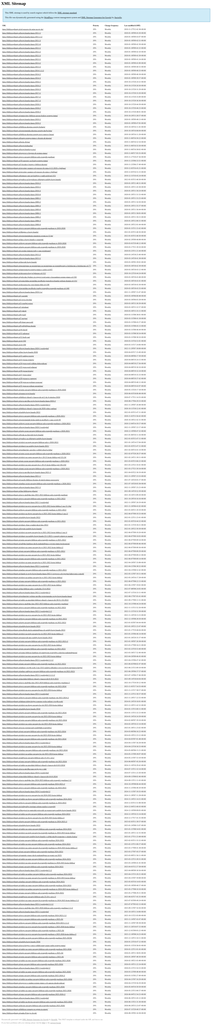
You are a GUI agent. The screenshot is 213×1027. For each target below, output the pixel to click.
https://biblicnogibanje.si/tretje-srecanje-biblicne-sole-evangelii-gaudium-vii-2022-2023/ (34, 622)
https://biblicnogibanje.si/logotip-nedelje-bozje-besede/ (22, 529)
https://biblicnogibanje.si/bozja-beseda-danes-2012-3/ (21, 55)
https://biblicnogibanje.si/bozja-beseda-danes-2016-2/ (21, 86)
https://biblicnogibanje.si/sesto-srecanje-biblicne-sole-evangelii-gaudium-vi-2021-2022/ (33, 559)
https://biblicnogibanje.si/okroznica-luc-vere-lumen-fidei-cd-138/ (25, 285)
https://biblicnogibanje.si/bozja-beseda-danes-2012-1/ (21, 48)
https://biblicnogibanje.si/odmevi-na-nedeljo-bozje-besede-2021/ (25, 446)
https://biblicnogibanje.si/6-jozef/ (14, 315)
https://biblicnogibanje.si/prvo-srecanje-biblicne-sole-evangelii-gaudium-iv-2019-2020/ (33, 228)
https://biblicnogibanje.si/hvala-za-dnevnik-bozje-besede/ (23, 435)
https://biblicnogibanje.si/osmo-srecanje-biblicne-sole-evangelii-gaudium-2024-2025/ (33, 893)
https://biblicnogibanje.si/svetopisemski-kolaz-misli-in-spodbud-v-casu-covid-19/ (31, 420)
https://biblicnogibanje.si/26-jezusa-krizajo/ (17, 371)
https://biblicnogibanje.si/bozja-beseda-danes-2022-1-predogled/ (25, 566)
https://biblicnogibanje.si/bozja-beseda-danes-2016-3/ (21, 89)
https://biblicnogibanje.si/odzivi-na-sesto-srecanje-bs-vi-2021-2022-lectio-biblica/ (31, 562)
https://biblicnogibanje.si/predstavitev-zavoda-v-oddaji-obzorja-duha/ (27, 450)
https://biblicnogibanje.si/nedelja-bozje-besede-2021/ (21, 412)
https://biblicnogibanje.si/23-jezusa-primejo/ (18, 360)
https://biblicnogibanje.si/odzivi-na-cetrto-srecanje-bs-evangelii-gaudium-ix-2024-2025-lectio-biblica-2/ (39, 848)
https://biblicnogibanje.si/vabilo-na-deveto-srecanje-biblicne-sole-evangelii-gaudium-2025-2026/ (37, 1002)
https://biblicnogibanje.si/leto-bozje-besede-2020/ (20, 352)
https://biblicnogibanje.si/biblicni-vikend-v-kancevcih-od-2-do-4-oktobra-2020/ (31, 397)
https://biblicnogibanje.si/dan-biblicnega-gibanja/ (20, 491)
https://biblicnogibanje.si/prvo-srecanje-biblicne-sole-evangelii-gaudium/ (28, 157)
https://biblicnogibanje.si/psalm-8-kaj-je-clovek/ (19, 1013)
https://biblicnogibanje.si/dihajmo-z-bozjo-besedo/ (20, 232)
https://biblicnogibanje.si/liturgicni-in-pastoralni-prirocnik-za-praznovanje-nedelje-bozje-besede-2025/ (39, 810)
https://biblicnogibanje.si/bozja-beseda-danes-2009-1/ (21, 198)
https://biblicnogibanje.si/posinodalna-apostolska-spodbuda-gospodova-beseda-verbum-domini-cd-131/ (39, 281)
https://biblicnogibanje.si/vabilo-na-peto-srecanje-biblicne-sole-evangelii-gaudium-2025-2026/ (36, 960)
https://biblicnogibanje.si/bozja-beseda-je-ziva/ (19, 149)
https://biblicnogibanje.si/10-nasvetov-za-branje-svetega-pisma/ (25, 161)
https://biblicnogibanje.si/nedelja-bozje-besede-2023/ (21, 626)
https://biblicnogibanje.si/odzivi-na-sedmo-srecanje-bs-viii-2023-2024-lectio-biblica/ (32, 754)
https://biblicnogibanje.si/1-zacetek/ (15, 296)
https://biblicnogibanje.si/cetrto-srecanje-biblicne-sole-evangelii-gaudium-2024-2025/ (33, 840)
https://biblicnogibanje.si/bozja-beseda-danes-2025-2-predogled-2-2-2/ (27, 904)
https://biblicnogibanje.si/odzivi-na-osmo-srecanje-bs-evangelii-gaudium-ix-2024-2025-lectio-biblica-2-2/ (40, 900)
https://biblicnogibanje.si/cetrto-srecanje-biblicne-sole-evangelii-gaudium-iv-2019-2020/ (34, 390)
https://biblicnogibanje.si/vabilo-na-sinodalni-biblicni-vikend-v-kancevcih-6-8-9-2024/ (33, 765)
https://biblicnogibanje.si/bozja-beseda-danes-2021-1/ (21, 476)
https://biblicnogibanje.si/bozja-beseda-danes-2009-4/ (21, 209)
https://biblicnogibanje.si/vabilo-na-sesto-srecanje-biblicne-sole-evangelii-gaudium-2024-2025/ (36, 859)
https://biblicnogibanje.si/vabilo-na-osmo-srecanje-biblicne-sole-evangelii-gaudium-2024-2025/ (36, 885)
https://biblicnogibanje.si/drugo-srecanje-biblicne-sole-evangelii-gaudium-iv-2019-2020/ (34, 243)
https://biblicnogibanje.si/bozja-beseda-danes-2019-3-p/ (22, 292)
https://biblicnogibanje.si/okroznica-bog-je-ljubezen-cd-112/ (24, 273)
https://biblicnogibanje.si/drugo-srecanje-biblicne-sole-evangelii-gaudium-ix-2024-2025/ (34, 803)
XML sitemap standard (67, 13)
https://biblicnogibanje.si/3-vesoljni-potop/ (17, 303)
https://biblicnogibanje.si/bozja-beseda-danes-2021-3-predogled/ (25, 502)
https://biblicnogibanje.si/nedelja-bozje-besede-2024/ (21, 709)
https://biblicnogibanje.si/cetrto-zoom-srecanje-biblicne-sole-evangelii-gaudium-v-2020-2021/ (36, 454)
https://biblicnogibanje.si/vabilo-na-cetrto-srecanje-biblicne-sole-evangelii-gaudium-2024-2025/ (37, 829)
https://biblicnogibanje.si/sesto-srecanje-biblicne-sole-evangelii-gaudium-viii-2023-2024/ (34, 739)
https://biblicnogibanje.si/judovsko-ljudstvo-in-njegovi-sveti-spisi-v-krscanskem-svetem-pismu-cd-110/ (39, 277)
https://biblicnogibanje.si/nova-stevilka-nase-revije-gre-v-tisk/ (24, 769)
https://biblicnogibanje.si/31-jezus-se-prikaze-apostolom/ (22, 386)
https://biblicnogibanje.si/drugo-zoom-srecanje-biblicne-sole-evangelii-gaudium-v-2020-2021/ (36, 423)
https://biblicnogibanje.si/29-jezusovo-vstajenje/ (19, 378)
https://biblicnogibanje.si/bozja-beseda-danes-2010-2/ (21, 183)
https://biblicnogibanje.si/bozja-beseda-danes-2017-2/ (21, 97)
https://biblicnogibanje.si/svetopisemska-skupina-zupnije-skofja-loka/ (27, 131)
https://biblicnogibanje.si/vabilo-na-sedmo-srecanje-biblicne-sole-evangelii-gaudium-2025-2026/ (37, 979)
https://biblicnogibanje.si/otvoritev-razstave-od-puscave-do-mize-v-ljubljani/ (29, 172)
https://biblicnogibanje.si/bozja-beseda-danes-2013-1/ (21, 59)
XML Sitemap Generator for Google (96, 17)
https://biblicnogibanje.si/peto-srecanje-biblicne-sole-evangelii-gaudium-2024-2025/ (32, 852)
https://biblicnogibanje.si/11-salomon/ (15, 333)
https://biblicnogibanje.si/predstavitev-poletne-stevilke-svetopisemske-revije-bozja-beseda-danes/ (37, 596)
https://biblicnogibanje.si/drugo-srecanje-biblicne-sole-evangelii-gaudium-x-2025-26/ (33, 930)
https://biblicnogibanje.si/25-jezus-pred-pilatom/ (19, 367)
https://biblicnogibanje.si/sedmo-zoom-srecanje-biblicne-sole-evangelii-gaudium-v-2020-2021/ (36, 484)
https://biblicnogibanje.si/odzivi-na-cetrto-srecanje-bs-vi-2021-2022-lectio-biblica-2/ (32, 547)
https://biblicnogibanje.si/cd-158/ (14, 345)
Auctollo (118, 17)
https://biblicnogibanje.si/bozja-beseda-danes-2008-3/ (21, 221)
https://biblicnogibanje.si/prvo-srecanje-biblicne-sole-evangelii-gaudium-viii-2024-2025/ (34, 788)
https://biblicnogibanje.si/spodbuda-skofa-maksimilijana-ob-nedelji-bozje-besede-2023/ (33, 630)
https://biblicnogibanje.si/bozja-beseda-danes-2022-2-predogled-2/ (26, 592)
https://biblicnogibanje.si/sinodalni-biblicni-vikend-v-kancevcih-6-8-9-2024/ (30, 776)
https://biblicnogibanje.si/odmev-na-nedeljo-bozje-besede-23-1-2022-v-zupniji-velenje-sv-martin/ (37, 536)
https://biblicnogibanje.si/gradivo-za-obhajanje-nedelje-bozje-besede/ (27, 438)
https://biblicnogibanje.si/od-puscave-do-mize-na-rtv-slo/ (22, 29)
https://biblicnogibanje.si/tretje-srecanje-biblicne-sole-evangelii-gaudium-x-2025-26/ (32, 953)
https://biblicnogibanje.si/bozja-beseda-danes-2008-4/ (21, 224)
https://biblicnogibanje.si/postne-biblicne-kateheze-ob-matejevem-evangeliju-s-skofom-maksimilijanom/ (39, 653)
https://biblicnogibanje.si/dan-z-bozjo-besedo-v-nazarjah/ (23, 239)
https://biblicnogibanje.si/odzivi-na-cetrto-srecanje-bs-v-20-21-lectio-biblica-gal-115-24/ (34, 457)
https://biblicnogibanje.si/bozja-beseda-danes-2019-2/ (21, 123)
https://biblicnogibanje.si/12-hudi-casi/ (16, 337)
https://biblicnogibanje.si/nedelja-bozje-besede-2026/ (21, 942)
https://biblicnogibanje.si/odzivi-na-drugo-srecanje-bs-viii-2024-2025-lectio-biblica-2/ (33, 818)
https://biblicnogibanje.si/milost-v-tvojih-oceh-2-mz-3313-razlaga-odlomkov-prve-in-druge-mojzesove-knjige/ (42, 668)
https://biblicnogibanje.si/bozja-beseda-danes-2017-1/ (21, 93)
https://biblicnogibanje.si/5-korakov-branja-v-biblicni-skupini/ (24, 164)
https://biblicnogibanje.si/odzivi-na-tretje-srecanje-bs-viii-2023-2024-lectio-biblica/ (32, 716)
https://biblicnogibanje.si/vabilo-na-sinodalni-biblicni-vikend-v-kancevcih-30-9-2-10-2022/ (35, 600)
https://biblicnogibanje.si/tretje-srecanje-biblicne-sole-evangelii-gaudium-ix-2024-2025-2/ (34, 822)
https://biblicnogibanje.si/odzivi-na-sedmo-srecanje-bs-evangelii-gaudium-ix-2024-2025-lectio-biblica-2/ (40, 889)
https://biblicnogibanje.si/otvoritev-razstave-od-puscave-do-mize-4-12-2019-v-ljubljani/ (34, 168)
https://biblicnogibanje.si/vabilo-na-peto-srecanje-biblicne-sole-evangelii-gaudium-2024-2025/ (36, 844)
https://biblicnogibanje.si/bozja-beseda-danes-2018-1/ (21, 104)
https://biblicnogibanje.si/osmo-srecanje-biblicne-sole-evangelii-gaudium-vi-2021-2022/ (34, 581)
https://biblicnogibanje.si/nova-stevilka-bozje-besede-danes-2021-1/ (26, 472)
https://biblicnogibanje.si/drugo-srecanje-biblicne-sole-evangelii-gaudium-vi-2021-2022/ (34, 510)
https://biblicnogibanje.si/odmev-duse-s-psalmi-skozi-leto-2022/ (25, 525)
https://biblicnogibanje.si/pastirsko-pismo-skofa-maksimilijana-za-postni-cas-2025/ (32, 855)
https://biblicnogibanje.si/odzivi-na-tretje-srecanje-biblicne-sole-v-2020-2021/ (30, 442)
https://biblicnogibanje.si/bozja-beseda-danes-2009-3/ (21, 206)
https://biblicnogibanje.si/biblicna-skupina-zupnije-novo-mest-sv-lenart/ (28, 134)
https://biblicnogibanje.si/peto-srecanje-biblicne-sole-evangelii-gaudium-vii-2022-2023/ (34, 649)
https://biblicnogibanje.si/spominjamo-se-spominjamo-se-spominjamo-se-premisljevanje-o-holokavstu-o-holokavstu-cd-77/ (46, 266)
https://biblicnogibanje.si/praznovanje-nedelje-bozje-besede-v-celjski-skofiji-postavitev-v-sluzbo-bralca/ (39, 837)
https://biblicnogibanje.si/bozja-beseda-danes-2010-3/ (21, 191)
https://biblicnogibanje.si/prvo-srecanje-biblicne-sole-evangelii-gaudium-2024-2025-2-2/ (34, 915)
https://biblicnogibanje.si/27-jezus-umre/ (16, 375)
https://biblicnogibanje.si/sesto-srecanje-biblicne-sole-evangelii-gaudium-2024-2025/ (32, 867)
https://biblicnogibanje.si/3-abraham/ (15, 307)
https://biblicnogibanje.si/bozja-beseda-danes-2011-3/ (21, 40)
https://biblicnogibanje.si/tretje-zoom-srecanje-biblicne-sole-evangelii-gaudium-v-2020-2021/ (36, 431)
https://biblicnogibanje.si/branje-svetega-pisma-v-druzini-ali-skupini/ (27, 138)
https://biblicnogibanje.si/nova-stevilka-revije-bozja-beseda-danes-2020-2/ (29, 401)
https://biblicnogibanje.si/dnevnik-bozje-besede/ (19, 262)
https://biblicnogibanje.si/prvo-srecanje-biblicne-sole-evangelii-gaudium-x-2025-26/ (32, 919)
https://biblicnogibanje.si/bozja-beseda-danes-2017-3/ (21, 101)
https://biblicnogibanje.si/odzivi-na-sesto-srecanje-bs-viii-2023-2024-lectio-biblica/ (32, 746)
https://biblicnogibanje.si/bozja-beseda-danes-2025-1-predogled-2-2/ (27, 870)
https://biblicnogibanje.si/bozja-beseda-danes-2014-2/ (21, 74)
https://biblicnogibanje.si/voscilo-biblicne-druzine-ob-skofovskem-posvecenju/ (30, 480)
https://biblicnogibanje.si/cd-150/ (14, 341)
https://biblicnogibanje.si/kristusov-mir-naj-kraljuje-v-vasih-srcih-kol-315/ (29, 176)
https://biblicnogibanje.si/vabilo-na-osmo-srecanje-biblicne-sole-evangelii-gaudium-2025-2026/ (36, 990)
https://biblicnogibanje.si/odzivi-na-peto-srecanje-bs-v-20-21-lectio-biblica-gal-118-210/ (34, 465)
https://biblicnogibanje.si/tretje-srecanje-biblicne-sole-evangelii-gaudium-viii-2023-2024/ (34, 713)
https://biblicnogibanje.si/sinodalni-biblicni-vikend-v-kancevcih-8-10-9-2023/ (30, 679)
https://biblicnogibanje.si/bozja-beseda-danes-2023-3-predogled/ (25, 694)
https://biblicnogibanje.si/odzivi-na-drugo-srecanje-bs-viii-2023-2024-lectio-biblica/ (32, 705)
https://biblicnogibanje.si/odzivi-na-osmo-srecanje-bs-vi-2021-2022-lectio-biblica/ (32, 585)
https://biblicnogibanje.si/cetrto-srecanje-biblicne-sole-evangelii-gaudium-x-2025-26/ (33, 957)
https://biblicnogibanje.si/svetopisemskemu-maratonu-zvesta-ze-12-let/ (27, 236)
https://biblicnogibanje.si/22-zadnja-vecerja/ (18, 356)
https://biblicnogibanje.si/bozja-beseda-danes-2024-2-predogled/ (25, 773)
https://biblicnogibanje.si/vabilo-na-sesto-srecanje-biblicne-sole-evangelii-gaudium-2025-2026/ (36, 972)
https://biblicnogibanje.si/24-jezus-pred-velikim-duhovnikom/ (24, 363)
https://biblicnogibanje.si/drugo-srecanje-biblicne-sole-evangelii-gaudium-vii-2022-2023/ (34, 619)
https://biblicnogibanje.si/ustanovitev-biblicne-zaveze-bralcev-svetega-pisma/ (30, 116)
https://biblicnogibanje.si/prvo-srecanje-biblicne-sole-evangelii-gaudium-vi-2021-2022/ (33, 499)
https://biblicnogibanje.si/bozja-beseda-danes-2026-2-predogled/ (25, 998)
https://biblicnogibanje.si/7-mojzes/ (14, 318)
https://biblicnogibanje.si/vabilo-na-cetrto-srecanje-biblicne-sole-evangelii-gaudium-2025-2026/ (37, 949)
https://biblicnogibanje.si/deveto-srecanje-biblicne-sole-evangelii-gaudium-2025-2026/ (33, 1006)
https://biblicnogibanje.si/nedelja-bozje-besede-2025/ (21, 825)
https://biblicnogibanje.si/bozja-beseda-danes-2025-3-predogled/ (25, 912)
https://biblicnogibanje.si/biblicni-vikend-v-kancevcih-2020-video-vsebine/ (29, 408)
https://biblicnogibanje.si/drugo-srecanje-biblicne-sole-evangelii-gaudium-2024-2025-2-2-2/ (35, 923)
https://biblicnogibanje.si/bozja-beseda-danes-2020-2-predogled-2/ (26, 405)
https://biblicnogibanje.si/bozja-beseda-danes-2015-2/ (21, 254)
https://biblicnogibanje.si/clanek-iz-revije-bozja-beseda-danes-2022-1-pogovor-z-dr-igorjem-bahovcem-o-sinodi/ (43, 574)
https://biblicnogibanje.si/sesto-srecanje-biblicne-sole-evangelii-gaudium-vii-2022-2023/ (34, 664)
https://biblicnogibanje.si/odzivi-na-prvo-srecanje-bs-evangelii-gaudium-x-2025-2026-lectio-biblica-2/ (39, 934)
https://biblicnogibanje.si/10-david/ (14, 330)
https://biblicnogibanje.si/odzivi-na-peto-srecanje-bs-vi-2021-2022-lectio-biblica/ (31, 555)
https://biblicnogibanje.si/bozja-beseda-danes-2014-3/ (21, 78)
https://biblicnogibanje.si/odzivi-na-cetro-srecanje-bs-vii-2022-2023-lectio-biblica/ (32, 645)
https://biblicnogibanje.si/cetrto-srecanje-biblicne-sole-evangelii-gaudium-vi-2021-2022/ (34, 540)
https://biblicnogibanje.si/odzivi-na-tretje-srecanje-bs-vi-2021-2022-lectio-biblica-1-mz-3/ (34, 532)
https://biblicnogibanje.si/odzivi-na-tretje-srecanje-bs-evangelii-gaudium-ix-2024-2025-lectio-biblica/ (38, 833)
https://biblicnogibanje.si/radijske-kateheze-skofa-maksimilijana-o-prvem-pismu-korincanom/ (36, 544)
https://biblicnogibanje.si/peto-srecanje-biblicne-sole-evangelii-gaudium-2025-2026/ (32, 964)
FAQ (43, 1023)
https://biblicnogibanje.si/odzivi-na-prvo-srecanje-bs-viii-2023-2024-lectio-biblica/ (32, 690)
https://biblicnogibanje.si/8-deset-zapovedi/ (17, 322)
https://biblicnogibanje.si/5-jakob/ (14, 311)
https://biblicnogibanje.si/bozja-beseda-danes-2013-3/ (21, 67)
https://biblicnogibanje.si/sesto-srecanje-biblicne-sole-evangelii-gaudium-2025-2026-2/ (33, 975)
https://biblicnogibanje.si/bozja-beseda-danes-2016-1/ (21, 82)
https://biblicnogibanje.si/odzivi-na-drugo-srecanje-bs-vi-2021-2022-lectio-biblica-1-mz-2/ (35, 514)
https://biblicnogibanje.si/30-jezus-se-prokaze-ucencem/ (22, 382)
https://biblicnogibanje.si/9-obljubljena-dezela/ (19, 326)
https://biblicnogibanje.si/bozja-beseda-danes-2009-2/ (21, 202)
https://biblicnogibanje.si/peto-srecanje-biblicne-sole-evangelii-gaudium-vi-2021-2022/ (33, 551)
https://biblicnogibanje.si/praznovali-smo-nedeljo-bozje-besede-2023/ (27, 638)
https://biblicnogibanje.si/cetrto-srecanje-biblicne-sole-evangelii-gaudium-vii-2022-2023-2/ (35, 641)
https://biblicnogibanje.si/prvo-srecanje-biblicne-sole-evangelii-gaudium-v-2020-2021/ (33, 416)
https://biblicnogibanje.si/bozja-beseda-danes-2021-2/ (21, 487)
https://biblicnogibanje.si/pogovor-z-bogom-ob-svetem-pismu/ (24, 153)
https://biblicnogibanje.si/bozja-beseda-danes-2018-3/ (21, 112)
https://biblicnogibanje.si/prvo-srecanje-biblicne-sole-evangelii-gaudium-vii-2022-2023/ (34, 607)
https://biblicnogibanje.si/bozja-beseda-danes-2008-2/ (21, 217)
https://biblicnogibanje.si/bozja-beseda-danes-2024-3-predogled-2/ (26, 791)
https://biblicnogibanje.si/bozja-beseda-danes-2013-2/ (21, 63)
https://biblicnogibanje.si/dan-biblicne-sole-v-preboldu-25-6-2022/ (26, 589)
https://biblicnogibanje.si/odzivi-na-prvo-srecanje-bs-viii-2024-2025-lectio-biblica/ (32, 795)
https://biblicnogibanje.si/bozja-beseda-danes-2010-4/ (21, 194)
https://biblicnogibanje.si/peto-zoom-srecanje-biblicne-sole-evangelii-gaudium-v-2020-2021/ (35, 461)
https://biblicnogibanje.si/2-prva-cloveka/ (17, 300)
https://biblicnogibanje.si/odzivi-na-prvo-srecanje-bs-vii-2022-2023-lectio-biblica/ (32, 615)
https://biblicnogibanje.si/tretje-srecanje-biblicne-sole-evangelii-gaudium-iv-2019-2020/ (34, 247)
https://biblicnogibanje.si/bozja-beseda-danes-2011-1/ (21, 33)
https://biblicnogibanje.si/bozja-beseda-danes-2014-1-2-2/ (23, 71)
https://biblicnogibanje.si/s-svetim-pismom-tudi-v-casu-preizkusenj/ (26, 251)
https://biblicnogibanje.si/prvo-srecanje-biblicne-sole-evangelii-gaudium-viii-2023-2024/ (34, 686)
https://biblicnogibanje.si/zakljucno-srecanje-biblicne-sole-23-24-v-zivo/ (28, 758)
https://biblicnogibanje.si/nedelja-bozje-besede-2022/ (21, 517)
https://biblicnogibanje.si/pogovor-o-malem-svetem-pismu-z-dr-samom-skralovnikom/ (33, 983)
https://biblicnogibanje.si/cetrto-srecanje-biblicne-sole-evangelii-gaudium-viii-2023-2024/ (34, 720)
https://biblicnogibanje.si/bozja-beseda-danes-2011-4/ (21, 44)
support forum (55, 1023)
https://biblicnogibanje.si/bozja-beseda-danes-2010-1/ (21, 187)
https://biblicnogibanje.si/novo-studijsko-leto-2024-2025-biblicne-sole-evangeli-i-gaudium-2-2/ (36, 780)
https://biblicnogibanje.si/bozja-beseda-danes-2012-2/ (21, 52)
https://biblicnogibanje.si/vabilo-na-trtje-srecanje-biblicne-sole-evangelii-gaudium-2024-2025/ (36, 814)
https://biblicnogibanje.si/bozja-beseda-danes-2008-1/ (21, 213)
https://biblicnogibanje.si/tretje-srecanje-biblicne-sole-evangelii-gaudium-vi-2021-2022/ (34, 521)
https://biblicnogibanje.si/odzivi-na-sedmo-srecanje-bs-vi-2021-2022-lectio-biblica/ (32, 577)
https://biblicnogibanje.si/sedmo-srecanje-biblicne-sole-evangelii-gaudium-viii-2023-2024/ (35, 750)
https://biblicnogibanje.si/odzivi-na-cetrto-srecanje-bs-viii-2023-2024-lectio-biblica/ (32, 724)
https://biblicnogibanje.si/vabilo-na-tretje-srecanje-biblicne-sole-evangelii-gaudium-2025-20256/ (37, 938)
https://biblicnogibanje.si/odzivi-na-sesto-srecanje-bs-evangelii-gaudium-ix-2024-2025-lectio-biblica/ (38, 878)
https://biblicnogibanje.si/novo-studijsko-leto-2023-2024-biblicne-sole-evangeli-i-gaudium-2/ (36, 683)
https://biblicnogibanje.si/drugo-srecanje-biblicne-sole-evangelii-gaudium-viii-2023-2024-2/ (35, 698)
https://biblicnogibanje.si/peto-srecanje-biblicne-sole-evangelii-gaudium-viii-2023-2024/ (34, 731)
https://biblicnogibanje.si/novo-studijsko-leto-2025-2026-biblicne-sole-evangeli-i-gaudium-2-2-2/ (37, 908)
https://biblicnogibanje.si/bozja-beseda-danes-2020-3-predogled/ (25, 427)
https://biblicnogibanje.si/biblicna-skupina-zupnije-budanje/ (23, 127)
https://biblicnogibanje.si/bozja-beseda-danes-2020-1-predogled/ (25, 348)
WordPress (48, 17)
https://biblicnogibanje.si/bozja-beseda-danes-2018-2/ (21, 108)
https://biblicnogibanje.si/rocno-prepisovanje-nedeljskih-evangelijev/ (27, 728)
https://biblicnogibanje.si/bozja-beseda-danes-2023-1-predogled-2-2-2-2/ (28, 675)
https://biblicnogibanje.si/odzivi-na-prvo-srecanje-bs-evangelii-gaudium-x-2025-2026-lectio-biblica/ (38, 927)
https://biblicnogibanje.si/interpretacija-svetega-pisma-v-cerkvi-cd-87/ (27, 270)
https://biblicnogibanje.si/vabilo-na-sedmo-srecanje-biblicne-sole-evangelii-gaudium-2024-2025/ (37, 874)
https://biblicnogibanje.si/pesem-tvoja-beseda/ (18, 393)
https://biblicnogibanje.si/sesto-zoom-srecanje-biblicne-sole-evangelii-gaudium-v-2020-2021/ (36, 469)
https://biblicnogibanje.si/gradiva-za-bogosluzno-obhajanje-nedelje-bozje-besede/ (31, 179)
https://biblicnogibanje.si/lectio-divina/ (16, 142)
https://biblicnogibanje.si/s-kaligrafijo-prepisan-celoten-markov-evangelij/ (29, 806)
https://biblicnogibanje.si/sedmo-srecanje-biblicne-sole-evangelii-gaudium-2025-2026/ (33, 987)
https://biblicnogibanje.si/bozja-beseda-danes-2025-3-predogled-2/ (26, 968)
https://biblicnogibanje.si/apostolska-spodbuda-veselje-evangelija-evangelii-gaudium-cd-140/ (35, 288)
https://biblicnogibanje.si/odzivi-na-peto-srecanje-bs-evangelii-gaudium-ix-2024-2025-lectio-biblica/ (38, 863)
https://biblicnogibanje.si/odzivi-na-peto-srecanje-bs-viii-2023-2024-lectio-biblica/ (32, 735)
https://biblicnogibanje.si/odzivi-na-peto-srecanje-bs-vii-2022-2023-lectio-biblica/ (31, 656)
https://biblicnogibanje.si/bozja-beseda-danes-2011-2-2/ (22, 37)
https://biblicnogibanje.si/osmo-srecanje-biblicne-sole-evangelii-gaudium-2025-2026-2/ (33, 994)
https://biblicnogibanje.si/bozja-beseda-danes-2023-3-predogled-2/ (26, 743)
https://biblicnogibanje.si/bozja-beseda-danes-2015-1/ (21, 258)
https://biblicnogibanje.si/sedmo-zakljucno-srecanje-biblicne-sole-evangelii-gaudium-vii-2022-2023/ (38, 671)
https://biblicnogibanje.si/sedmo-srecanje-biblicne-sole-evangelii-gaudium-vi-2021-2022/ (34, 570)
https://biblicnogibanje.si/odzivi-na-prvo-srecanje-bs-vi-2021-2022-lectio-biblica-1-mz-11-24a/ (36, 506)
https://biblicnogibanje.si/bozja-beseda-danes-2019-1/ (21, 119)
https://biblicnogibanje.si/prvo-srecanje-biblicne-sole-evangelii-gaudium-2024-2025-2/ (33, 784)
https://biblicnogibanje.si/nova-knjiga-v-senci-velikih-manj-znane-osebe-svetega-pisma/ (33, 945)
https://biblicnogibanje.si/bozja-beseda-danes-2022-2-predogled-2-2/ (27, 611)
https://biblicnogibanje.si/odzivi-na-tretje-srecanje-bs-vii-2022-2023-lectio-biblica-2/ (32, 634)
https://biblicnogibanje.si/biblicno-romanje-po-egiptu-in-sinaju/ (25, 1009)
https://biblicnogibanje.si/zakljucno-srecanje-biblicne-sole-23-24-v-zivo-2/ (29, 897)
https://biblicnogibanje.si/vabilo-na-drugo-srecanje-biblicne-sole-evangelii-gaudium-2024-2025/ (37, 799)
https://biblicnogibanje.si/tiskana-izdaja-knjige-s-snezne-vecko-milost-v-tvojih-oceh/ (32, 701)
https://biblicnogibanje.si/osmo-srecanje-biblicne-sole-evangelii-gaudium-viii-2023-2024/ (34, 761)
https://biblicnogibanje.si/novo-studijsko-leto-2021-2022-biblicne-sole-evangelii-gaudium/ (35, 495)
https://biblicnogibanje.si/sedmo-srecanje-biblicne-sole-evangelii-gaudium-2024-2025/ (33, 882)
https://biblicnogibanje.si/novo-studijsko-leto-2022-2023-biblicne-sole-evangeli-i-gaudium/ (35, 604)
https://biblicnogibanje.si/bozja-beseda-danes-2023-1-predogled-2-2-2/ (27, 660)
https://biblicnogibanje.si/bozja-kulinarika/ (17, 146)
